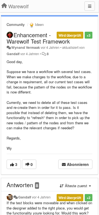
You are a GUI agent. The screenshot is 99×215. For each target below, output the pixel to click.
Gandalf (13, 53)
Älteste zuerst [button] (76, 185)
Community (16, 24)
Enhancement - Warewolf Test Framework (38, 38)
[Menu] (89, 6)
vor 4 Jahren (41, 197)
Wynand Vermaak (25, 47)
